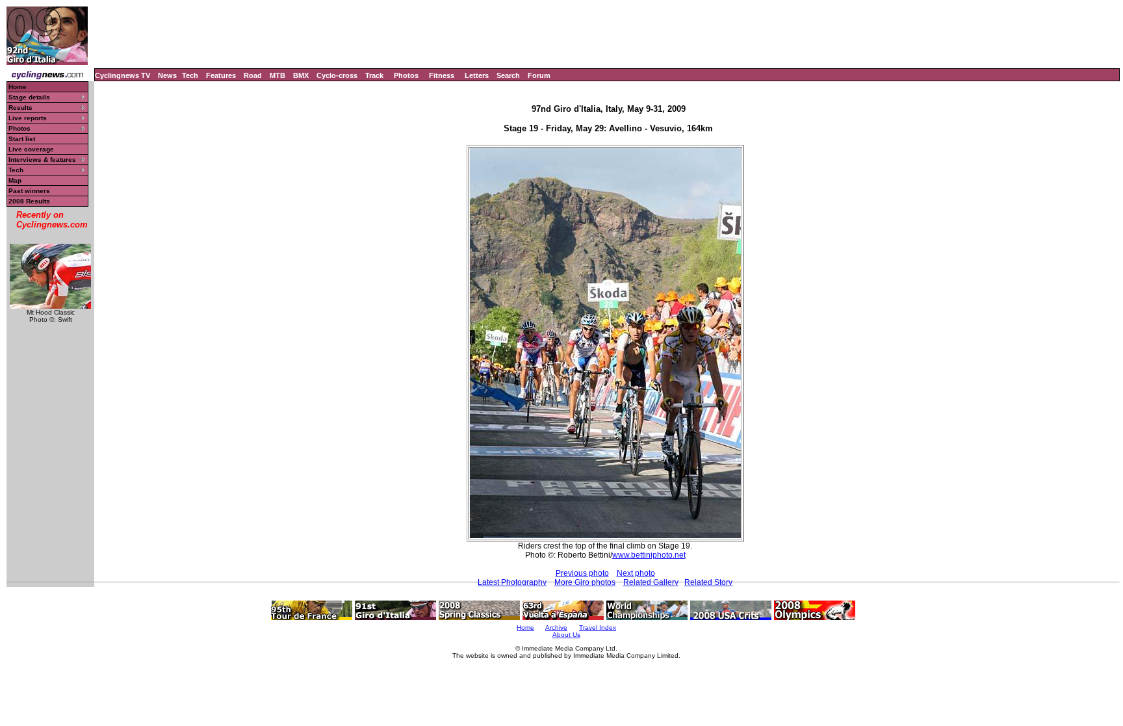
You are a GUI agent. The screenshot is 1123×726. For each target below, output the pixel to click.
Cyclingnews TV (122, 75)
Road (253, 75)
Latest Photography (512, 582)
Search (508, 75)
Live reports (27, 118)
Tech (190, 75)
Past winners (29, 190)
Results (20, 107)
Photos (406, 75)
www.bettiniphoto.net (649, 555)
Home (17, 86)
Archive (556, 627)
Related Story (708, 582)
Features (221, 75)
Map (14, 180)
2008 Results (29, 201)
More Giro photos (584, 582)
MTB (277, 75)
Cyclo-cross (336, 75)
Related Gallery (650, 582)
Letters (477, 75)
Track (374, 75)
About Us (566, 634)
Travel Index (597, 627)
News (167, 75)
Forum (539, 75)
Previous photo (582, 573)
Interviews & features (42, 159)
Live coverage (31, 149)
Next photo (636, 573)
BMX (301, 75)
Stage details (29, 97)
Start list (21, 138)
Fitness (441, 75)
